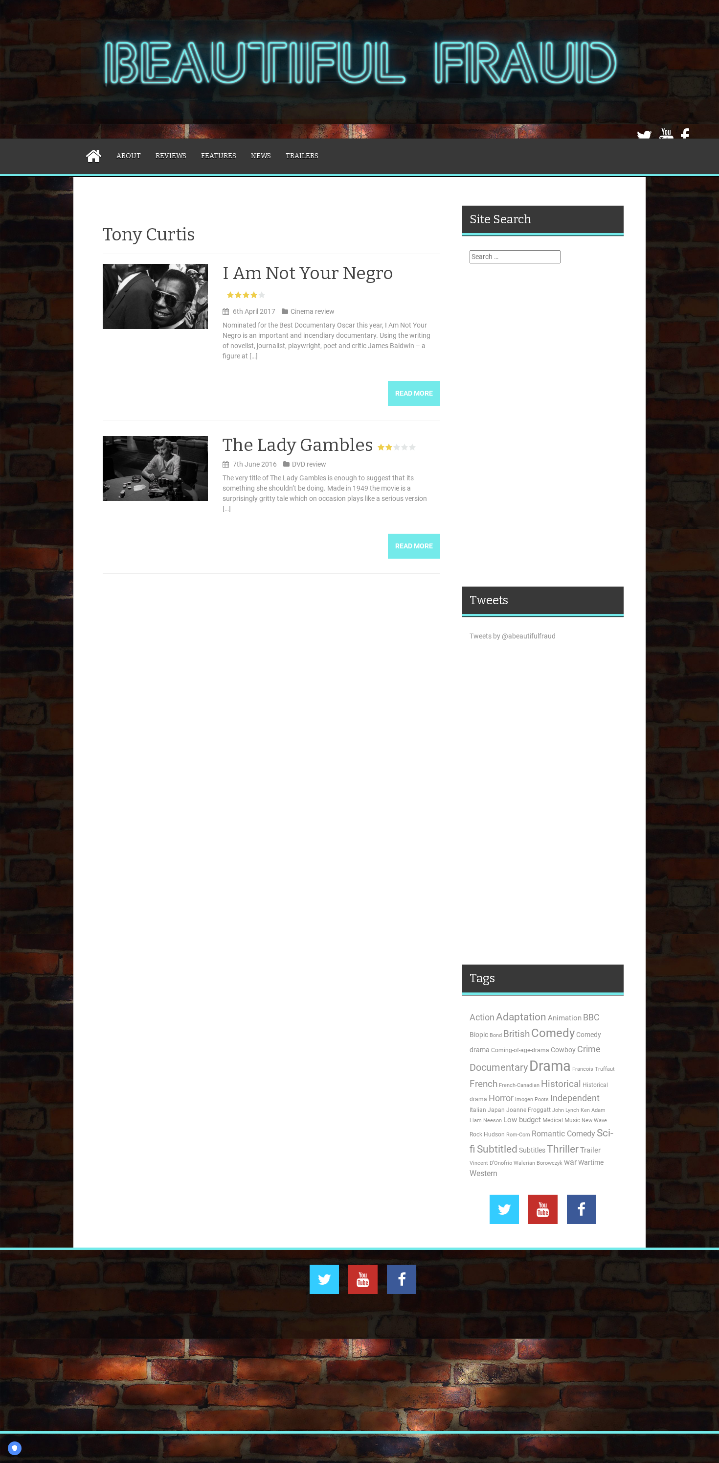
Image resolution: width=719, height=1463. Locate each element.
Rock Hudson (487, 1134)
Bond (496, 1035)
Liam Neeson (486, 1120)
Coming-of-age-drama (520, 1050)
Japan (496, 1110)
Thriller (563, 1149)
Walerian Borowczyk (538, 1163)
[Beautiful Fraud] (359, 68)
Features (218, 156)
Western (483, 1173)
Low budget (522, 1119)
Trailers (302, 156)
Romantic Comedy (563, 1134)
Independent (575, 1098)
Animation (565, 1018)
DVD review (309, 464)
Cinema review (313, 311)
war (570, 1162)
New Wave (594, 1120)
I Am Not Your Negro (308, 273)
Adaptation (521, 1017)
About (128, 156)
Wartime (591, 1162)
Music (572, 1120)
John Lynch (565, 1110)
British (516, 1034)
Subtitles (532, 1150)
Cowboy (563, 1050)
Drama (550, 1066)
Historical (561, 1083)
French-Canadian (519, 1085)
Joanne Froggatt (528, 1110)
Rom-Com (518, 1135)
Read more (414, 393)
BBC (591, 1017)
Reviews (171, 156)
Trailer (590, 1150)
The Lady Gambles (298, 445)
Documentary (499, 1067)
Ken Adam (593, 1110)
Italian (478, 1110)
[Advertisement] (543, 425)
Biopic (479, 1034)
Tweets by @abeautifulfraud (513, 636)
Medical (552, 1120)
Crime (589, 1049)
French (483, 1084)
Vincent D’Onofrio (491, 1163)
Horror (501, 1098)
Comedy (553, 1033)
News (261, 156)
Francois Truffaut (593, 1069)
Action (482, 1017)
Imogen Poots (532, 1099)
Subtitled (497, 1149)
